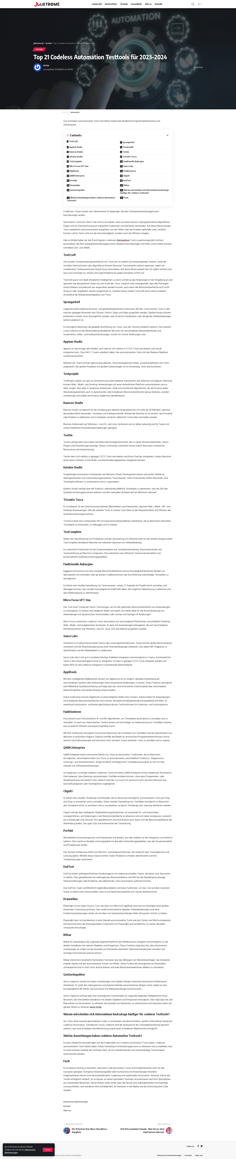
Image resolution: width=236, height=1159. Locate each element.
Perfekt (73, 180)
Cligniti (126, 176)
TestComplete (76, 161)
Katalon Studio (76, 156)
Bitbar (126, 185)
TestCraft (73, 141)
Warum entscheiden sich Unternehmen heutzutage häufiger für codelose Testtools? (144, 191)
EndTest (127, 180)
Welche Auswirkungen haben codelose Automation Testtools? (91, 199)
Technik (39, 49)
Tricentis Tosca (130, 156)
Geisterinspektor (77, 190)
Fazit (126, 198)
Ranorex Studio (76, 152)
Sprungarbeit (129, 142)
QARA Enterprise (77, 176)
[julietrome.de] (46, 4)
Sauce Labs (128, 166)
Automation (123, 240)
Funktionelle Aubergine (133, 161)
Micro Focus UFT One (79, 166)
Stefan (46, 65)
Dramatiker (75, 185)
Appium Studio (75, 147)
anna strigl (95, 1007)
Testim (126, 152)
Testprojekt (128, 147)
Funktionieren (129, 171)
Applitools (74, 171)
